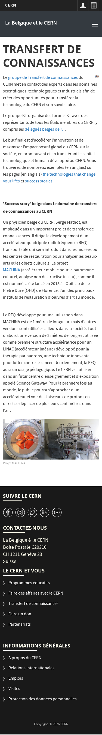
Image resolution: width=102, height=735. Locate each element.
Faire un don (19, 614)
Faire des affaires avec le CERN (35, 594)
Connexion (82, 5)
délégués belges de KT (45, 130)
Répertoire (93, 5)
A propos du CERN (24, 658)
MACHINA (11, 270)
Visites (14, 689)
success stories (38, 181)
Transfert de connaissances (33, 604)
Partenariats (19, 625)
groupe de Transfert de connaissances (43, 78)
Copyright (41, 724)
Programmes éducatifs (29, 583)
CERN (10, 5)
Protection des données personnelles (42, 700)
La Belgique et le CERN (31, 23)
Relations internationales (31, 668)
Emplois (15, 679)
